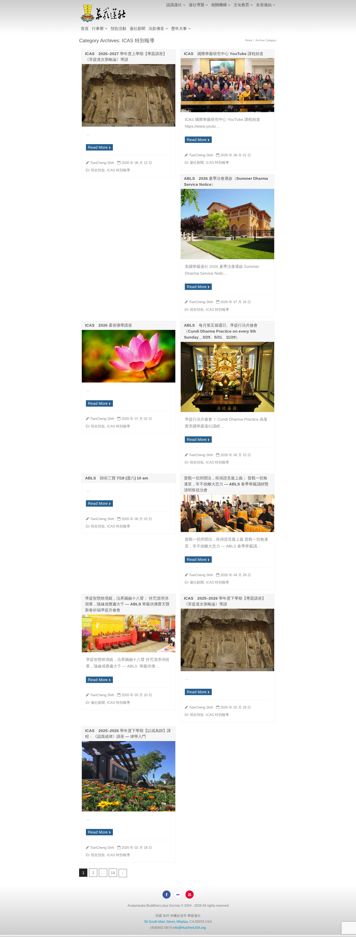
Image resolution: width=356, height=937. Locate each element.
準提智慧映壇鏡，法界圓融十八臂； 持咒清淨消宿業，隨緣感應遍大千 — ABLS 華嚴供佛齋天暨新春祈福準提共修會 (127, 604)
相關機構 (219, 5)
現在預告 (98, 170)
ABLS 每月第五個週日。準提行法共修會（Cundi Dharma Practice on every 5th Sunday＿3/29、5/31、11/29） (221, 331)
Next (123, 873)
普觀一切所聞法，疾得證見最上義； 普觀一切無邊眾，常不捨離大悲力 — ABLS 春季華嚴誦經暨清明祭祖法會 (226, 484)
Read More (98, 147)
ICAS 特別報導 (118, 170)
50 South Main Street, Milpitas (166, 921)
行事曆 (98, 28)
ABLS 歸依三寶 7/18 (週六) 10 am (116, 478)
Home (248, 40)
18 (113, 873)
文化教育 (241, 5)
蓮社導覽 (196, 5)
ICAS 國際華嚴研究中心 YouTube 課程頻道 (223, 54)
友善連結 (264, 5)
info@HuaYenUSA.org (189, 927)
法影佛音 (156, 28)
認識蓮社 (174, 5)
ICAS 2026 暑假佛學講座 (108, 325)
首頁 (85, 28)
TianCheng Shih (102, 163)
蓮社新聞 (137, 28)
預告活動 (118, 28)
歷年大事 (179, 28)
